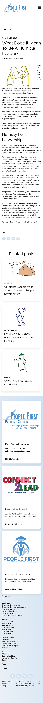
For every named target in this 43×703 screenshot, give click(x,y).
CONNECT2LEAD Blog (11, 330)
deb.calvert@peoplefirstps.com (17, 451)
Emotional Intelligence (9, 644)
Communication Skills (9, 627)
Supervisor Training (8, 609)
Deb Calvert (6, 59)
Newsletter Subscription (10, 658)
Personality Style (7, 631)
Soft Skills (5, 640)
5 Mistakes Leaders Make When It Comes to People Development (19, 290)
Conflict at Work (7, 633)
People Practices (7, 625)
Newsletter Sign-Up (13, 524)
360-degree (8, 283)
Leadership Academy (14, 589)
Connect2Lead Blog (8, 656)
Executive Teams (7, 621)
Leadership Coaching (9, 613)
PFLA (4, 654)
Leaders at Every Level (9, 611)
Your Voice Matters (8, 642)
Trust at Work (6, 629)
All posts (7, 29)
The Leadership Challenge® (11, 605)
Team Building (6, 623)
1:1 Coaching (6, 648)
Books (4, 660)
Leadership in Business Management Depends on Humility (19, 337)
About (4, 664)
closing (7, 377)
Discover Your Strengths (10, 646)
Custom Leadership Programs (12, 615)
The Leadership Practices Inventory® (14, 607)
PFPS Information (13, 459)
